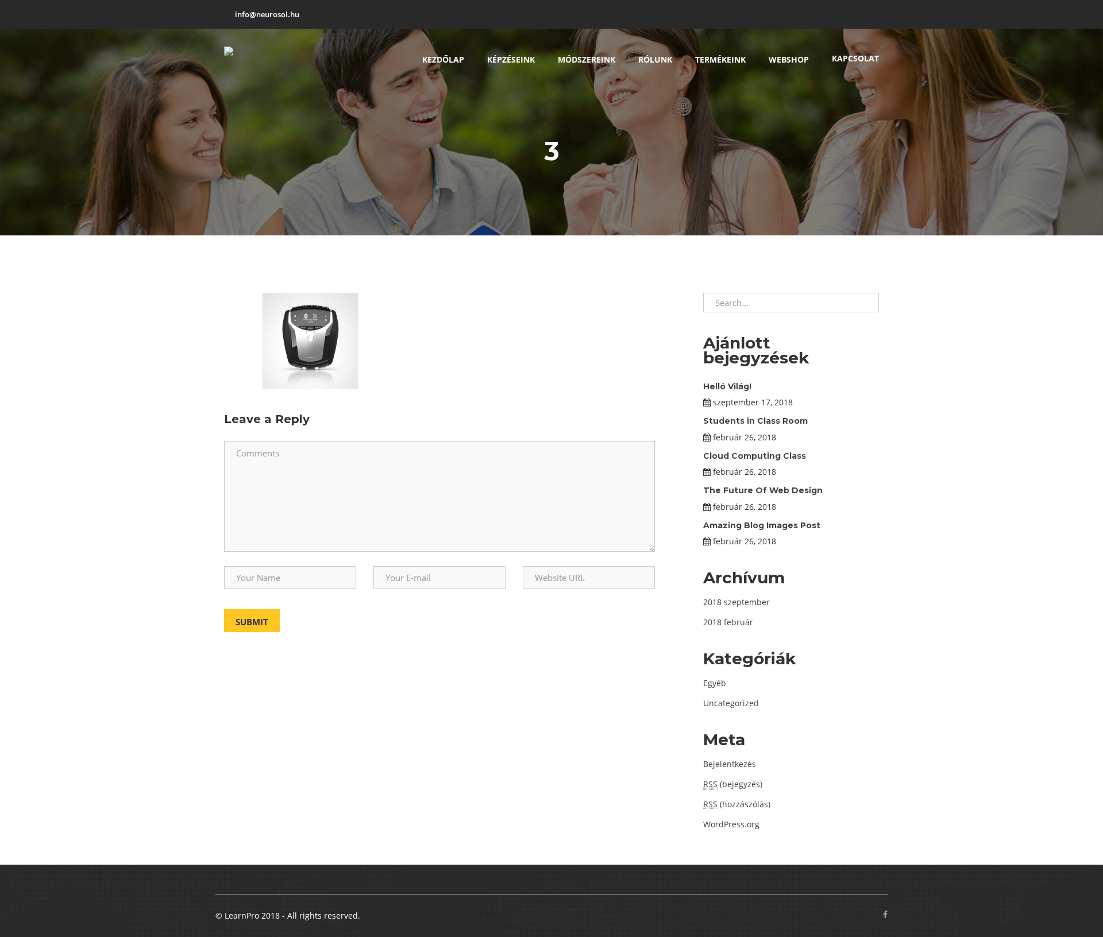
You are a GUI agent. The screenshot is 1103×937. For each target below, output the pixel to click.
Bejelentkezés (729, 763)
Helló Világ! (727, 386)
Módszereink (586, 59)
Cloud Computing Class (754, 456)
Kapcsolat (855, 58)
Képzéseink (511, 59)
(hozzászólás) (736, 804)
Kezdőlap (443, 59)
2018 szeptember (736, 602)
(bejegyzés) (732, 784)
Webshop (789, 59)
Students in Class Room (755, 421)
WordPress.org (731, 824)
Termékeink (720, 59)
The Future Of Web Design (763, 490)
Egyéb (714, 682)
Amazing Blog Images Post (761, 525)
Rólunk (655, 59)
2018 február (728, 622)
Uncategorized (731, 703)
